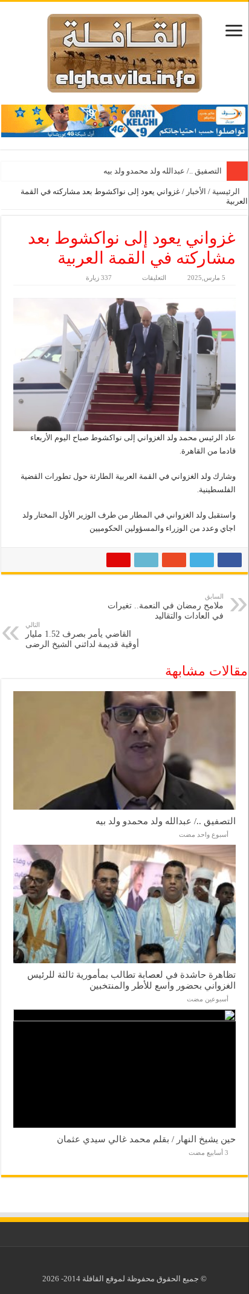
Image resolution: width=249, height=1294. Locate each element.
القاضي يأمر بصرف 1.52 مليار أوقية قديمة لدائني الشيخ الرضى (82, 635)
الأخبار (196, 191)
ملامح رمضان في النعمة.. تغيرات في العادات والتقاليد (166, 606)
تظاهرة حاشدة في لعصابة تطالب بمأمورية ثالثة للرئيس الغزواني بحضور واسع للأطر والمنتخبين (131, 979)
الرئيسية (227, 191)
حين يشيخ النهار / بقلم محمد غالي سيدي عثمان (146, 1139)
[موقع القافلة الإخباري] (125, 50)
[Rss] (133, 1264)
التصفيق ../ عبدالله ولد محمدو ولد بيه (162, 170)
